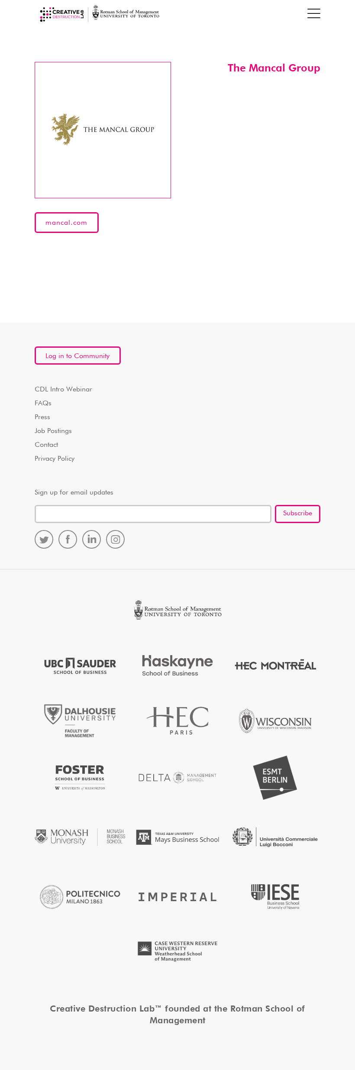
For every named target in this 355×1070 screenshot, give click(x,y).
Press (42, 417)
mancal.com (66, 223)
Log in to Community (77, 356)
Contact (46, 445)
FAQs (43, 403)
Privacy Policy (54, 459)
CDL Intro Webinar (63, 389)
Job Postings (53, 431)
